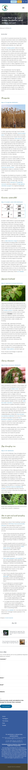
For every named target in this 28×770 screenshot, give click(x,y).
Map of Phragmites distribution (9, 102)
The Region (5, 718)
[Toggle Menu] (23, 7)
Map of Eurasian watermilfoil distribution (12, 202)
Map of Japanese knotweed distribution (12, 283)
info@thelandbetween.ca (17, 741)
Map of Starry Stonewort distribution (11, 365)
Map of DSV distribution (7, 450)
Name (2, 678)
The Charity (5, 721)
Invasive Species (9, 618)
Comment (3, 659)
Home (3, 716)
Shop (3, 723)
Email (2, 685)
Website (2, 691)
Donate (4, 725)
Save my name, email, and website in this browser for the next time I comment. (12, 701)
